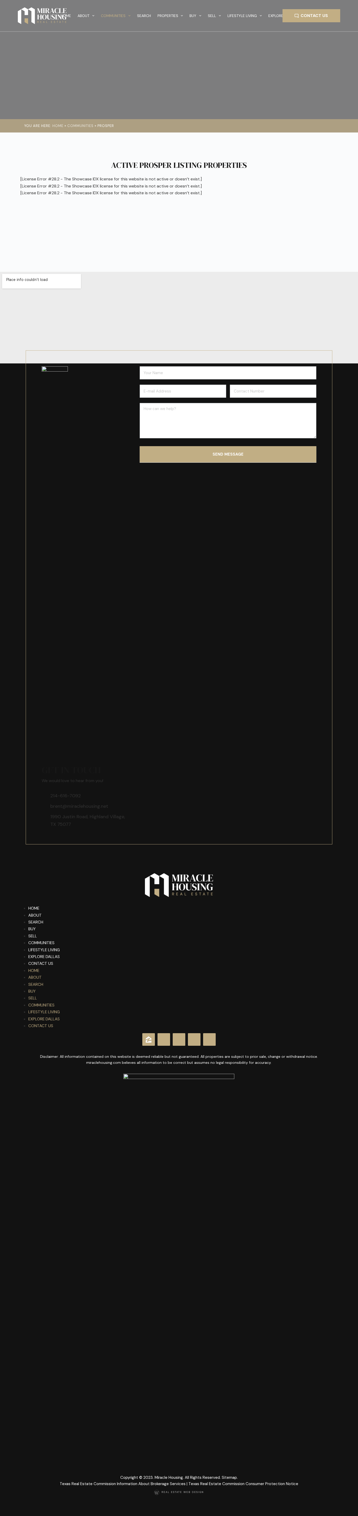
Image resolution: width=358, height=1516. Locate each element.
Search (144, 15)
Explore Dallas (44, 956)
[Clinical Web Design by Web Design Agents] (157, 1492)
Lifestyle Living (44, 950)
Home (66, 15)
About (35, 915)
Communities (113, 15)
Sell (32, 936)
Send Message (228, 454)
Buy (32, 929)
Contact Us (314, 15)
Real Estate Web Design (182, 1492)
